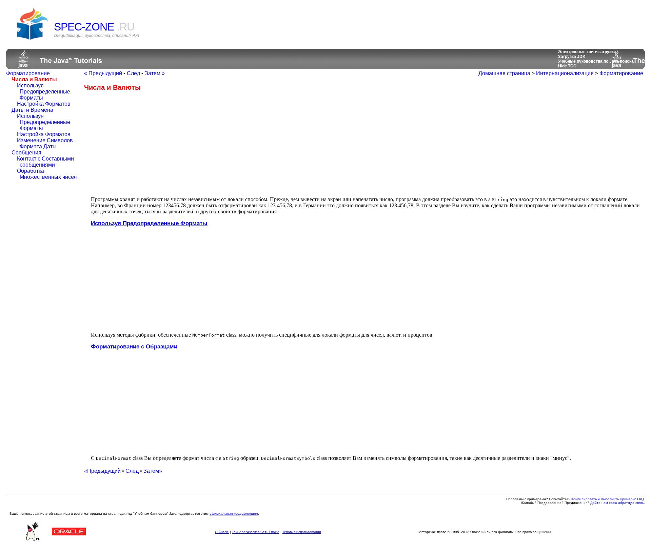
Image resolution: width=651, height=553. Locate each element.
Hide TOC (567, 66)
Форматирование (28, 73)
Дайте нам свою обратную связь (617, 503)
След (133, 73)
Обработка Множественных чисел (47, 174)
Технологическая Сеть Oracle (255, 532)
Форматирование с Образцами (134, 346)
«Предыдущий (102, 471)
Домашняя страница (504, 73)
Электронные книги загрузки (587, 51)
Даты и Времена (32, 110)
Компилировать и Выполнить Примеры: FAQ (607, 499)
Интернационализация (565, 73)
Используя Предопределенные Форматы (43, 92)
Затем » (155, 73)
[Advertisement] (141, 143)
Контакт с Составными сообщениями (45, 162)
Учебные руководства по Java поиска (596, 61)
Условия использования (301, 532)
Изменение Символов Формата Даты (45, 143)
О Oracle (222, 532)
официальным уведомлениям (234, 513)
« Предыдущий (103, 73)
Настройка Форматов (44, 104)
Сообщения (26, 152)
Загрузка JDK (572, 56)
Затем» (152, 471)
